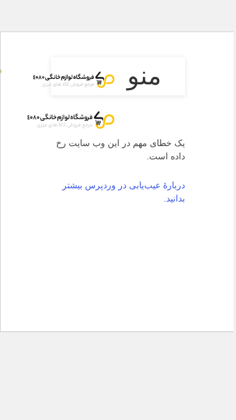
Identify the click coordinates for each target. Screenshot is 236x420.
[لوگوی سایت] (70, 77)
